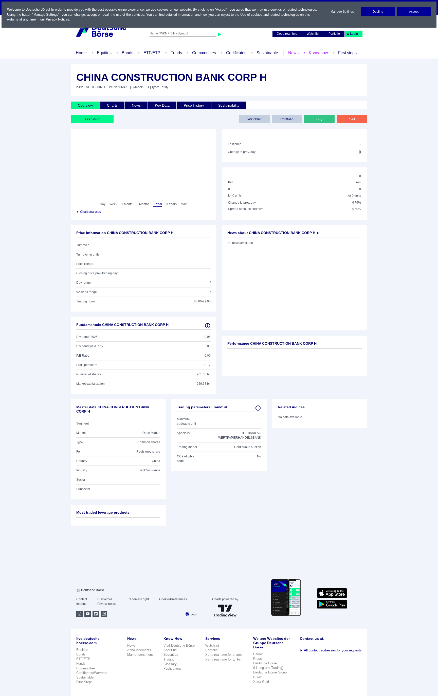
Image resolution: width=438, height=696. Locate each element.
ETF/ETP (151, 53)
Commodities (204, 53)
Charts (112, 105)
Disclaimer (104, 599)
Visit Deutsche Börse (179, 645)
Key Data (162, 105)
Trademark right (138, 599)
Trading (168, 659)
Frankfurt (92, 119)
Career (258, 654)
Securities (170, 654)
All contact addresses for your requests (331, 650)
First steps (347, 53)
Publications (172, 668)
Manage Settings (342, 11)
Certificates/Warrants (91, 673)
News (293, 53)
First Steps (84, 682)
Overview (85, 105)
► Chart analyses (88, 212)
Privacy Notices (57, 19)
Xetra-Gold (261, 682)
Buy (319, 119)
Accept (413, 11)
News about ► (273, 233)
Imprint (81, 604)
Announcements (139, 650)
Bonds (127, 53)
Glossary (170, 664)
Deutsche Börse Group (270, 672)
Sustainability (228, 105)
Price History (194, 105)
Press (257, 659)
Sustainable (267, 53)
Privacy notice (107, 604)
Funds (176, 53)
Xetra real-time (287, 33)
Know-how (318, 53)
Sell (352, 119)
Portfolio (334, 33)
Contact (81, 599)
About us (170, 650)
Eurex (257, 677)
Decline (378, 11)
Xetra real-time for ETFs (223, 659)
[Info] (208, 326)
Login (354, 33)
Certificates (236, 53)
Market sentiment (140, 654)
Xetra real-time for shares (224, 654)
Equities (104, 53)
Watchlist (313, 33)
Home (81, 53)
